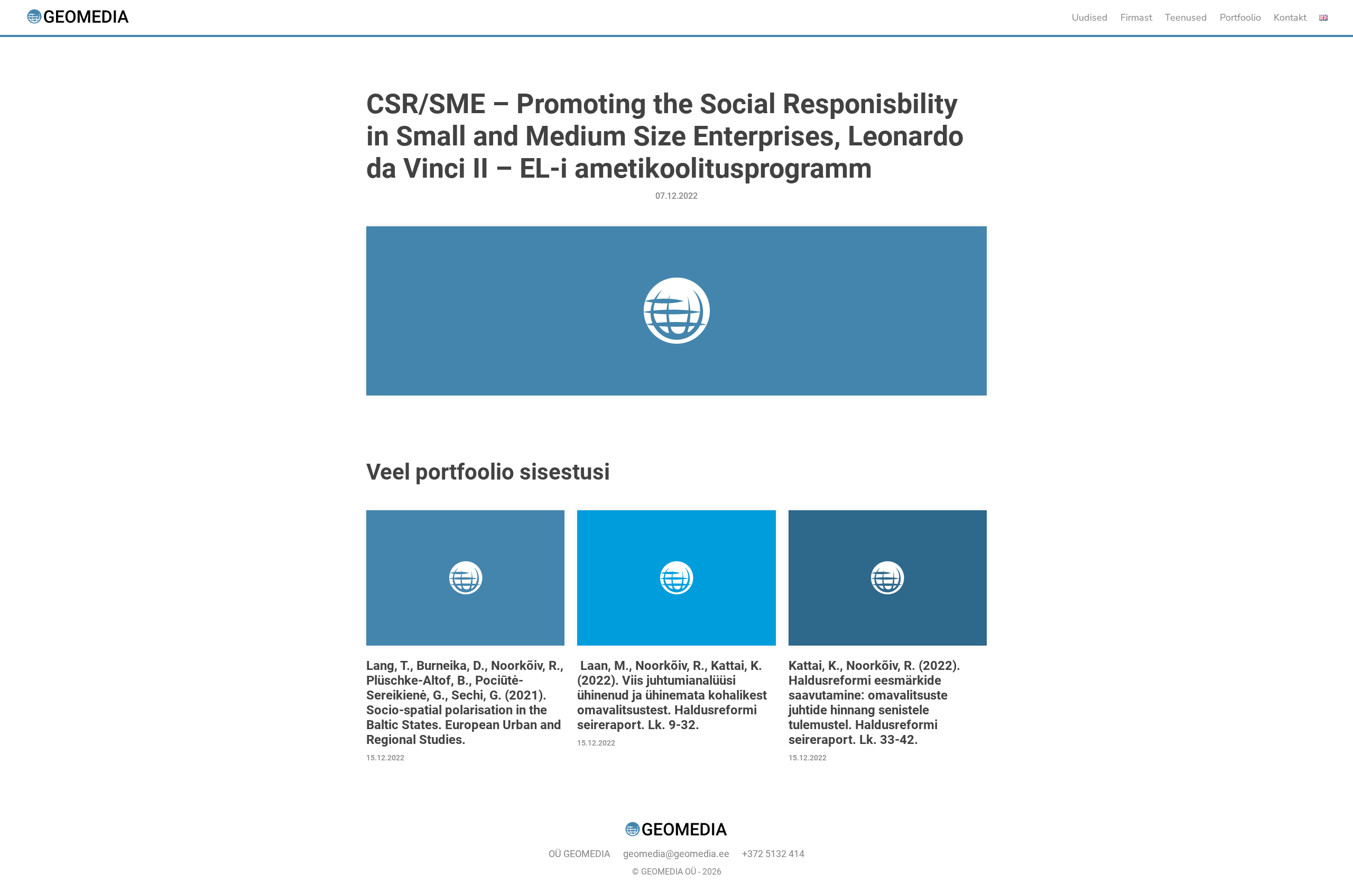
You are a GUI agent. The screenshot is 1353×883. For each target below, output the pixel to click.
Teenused (1186, 17)
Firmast (1136, 17)
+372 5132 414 (773, 853)
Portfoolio (1240, 17)
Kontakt (1290, 17)
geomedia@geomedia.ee (676, 853)
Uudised (1090, 17)
